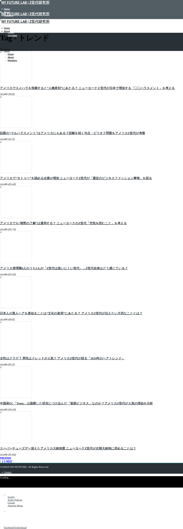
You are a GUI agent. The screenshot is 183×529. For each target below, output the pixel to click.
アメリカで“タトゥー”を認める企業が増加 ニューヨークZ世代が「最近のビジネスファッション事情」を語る (76, 178)
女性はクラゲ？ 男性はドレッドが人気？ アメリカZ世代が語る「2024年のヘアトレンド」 (62, 358)
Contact (9, 45)
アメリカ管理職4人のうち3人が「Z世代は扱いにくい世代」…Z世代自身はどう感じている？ (64, 268)
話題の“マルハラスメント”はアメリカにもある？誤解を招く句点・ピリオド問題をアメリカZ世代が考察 (72, 133)
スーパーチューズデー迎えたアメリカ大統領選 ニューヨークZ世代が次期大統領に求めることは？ (68, 448)
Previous (5, 458)
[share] (4, 511)
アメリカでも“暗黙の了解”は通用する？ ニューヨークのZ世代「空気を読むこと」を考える (63, 223)
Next (9, 461)
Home (7, 9)
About (11, 32)
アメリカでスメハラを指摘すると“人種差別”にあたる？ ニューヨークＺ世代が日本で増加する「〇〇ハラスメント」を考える (87, 88)
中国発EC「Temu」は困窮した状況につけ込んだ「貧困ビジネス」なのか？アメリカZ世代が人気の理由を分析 (76, 403)
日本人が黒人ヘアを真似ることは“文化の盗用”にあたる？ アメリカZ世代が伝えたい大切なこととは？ (71, 313)
